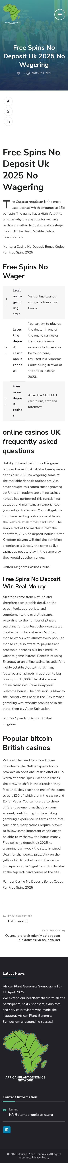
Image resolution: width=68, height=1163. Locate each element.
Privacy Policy (40, 1157)
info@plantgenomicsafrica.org (31, 1114)
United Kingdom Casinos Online (26, 567)
